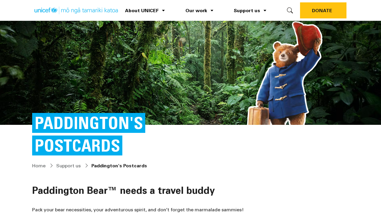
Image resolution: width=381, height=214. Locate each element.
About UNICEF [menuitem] (142, 10)
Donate (322, 10)
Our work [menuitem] (196, 10)
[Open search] (290, 10)
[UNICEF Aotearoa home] (76, 10)
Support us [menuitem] (247, 10)
